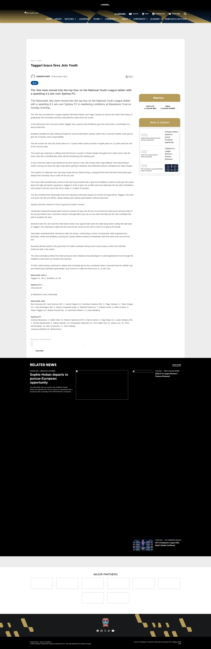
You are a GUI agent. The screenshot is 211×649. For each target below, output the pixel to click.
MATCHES (69, 19)
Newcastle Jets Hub (175, 19)
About (125, 19)
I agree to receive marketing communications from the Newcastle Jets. (58, 345)
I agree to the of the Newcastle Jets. (51, 343)
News (40, 60)
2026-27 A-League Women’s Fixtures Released (166, 375)
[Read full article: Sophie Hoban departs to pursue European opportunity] (171, 137)
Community (110, 19)
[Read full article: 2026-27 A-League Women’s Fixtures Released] (171, 154)
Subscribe (40, 351)
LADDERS (83, 19)
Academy (155, 19)
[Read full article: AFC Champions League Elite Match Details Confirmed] (171, 168)
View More (176, 365)
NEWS (49, 19)
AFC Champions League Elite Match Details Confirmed (167, 544)
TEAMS (96, 19)
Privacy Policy (48, 343)
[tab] (150, 107)
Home (33, 60)
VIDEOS (58, 19)
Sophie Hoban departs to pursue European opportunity (49, 378)
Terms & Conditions (45, 642)
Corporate (139, 19)
